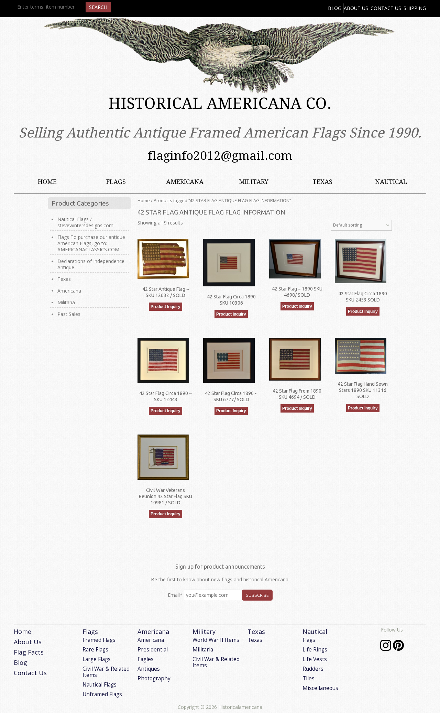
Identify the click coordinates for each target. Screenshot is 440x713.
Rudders (312, 668)
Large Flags (96, 659)
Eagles (146, 659)
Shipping (415, 8)
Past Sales (68, 314)
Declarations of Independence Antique (90, 264)
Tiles (308, 678)
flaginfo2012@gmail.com (220, 156)
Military (253, 181)
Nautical (391, 181)
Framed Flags (99, 640)
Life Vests (314, 659)
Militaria (66, 302)
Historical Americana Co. (220, 104)
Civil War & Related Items (106, 672)
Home (47, 181)
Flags (116, 181)
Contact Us (386, 8)
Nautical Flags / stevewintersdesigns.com (85, 222)
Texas (322, 181)
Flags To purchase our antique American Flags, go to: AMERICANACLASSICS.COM (91, 243)
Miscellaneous (320, 688)
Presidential (153, 649)
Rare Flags (95, 649)
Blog (334, 8)
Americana (185, 181)
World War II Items (215, 640)
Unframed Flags (102, 694)
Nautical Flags (99, 684)
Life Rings (314, 649)
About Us (356, 8)
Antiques (149, 668)
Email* (175, 595)
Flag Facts (29, 652)
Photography (154, 678)
